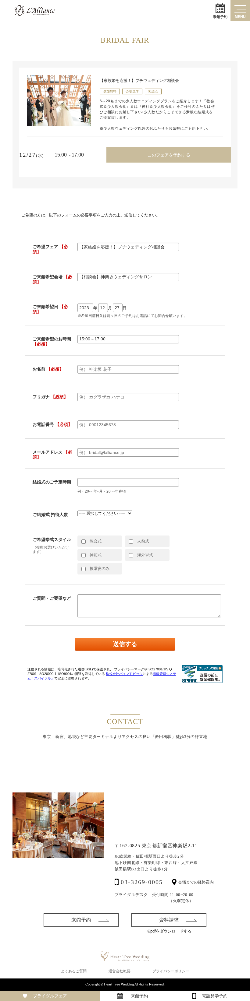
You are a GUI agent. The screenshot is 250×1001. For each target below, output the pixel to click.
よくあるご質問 (74, 971)
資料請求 (169, 919)
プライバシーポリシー (170, 971)
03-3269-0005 (142, 882)
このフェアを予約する (169, 155)
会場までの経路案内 (196, 882)
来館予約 (220, 16)
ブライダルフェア (50, 995)
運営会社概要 (119, 971)
